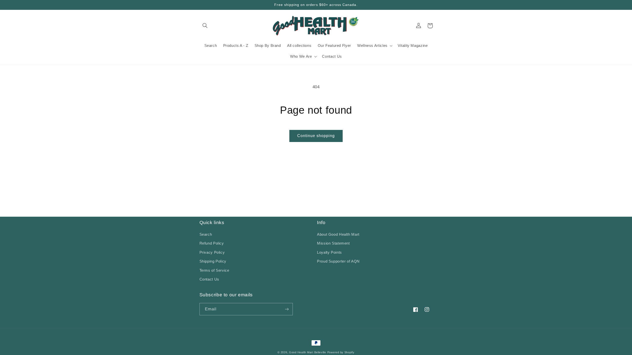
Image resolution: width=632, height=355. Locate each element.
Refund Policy (211, 243)
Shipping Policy (212, 261)
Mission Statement (333, 243)
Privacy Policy (212, 252)
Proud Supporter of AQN (338, 261)
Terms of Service (214, 270)
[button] (205, 25)
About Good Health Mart (338, 234)
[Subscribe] (286, 309)
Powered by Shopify (341, 352)
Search (205, 234)
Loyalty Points (329, 252)
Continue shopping (316, 136)
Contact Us (209, 279)
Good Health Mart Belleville (307, 352)
